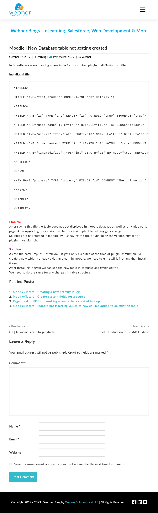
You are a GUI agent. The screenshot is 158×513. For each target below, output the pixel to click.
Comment (17, 363)
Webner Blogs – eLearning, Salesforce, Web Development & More (79, 31)
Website (15, 452)
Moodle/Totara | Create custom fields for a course (49, 296)
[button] (142, 10)
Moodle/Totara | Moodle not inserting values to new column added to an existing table (75, 306)
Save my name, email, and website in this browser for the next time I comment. (69, 464)
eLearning (40, 57)
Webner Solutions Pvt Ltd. (81, 502)
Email (14, 439)
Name (14, 426)
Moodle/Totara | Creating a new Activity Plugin (47, 292)
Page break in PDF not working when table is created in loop (56, 301)
